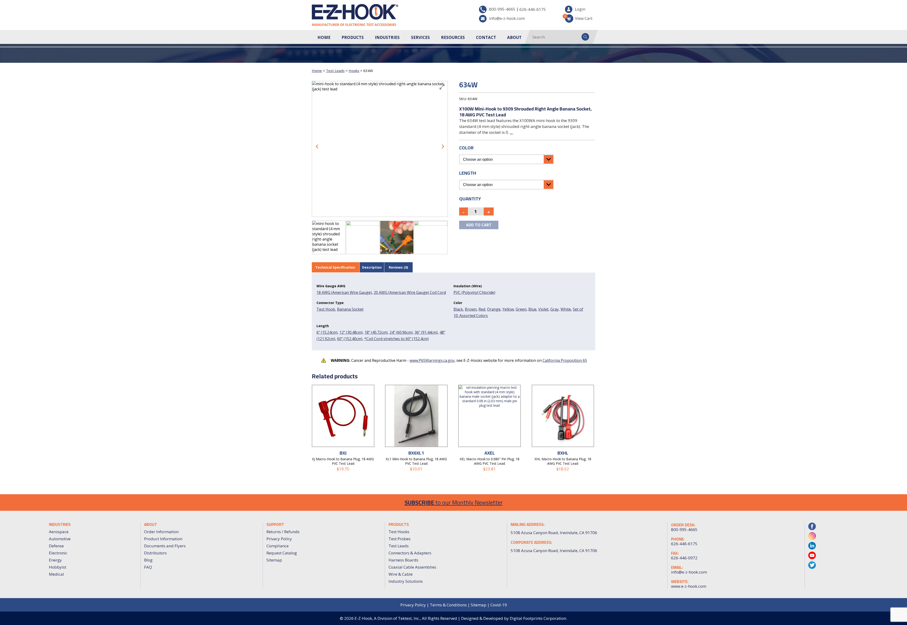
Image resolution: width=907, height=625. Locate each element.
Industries (387, 37)
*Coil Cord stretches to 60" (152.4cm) (396, 338)
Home (323, 37)
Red (482, 309)
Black (458, 309)
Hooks (354, 70)
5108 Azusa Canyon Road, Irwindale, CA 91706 (554, 550)
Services (420, 37)
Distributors (155, 553)
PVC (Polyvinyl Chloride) (474, 292)
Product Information (163, 538)
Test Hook (326, 309)
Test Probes (400, 538)
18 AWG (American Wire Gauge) (344, 292)
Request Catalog (281, 553)
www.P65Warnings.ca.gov (432, 360)
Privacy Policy (279, 538)
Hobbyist (57, 567)
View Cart (578, 17)
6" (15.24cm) (327, 332)
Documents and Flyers (165, 546)
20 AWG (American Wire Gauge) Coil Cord (410, 292)
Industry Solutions (406, 581)
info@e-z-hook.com (507, 18)
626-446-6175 (532, 9)
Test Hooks (399, 531)
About (514, 37)
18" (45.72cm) (376, 332)
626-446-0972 (684, 558)
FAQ (148, 567)
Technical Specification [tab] (335, 267)
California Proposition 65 (565, 360)
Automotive (60, 538)
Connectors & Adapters (410, 553)
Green (521, 309)
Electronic (58, 553)
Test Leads (335, 70)
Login (580, 9)
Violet (543, 309)
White (565, 309)
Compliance (277, 546)
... (511, 132)
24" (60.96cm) (401, 332)
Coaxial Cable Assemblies (412, 567)
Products (353, 37)
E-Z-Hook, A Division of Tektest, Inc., (388, 618)
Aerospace (58, 531)
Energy (55, 560)
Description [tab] (372, 267)
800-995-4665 (502, 9)
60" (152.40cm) (349, 338)
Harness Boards (403, 560)
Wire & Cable (401, 574)
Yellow (508, 309)
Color (466, 147)
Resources (453, 37)
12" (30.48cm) (351, 332)
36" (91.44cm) (426, 332)
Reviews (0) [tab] (398, 267)
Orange (494, 309)
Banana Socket (350, 309)
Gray (554, 309)
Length (467, 173)
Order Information (161, 531)
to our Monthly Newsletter (454, 502)
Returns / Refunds (282, 531)
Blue (532, 309)
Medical (56, 574)
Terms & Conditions (448, 605)
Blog (148, 560)
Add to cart (479, 225)
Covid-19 (498, 605)
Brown (471, 309)
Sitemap (274, 560)
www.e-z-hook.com (688, 586)
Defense (56, 546)
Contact (486, 37)
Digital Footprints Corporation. (538, 618)
